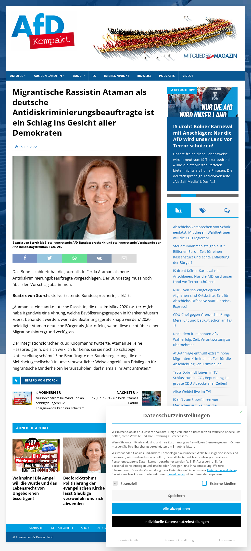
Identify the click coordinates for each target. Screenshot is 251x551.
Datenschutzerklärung (222, 470)
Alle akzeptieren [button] (176, 508)
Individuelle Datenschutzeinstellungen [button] (176, 521)
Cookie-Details (128, 540)
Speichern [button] (176, 495)
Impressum (227, 540)
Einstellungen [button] (176, 474)
